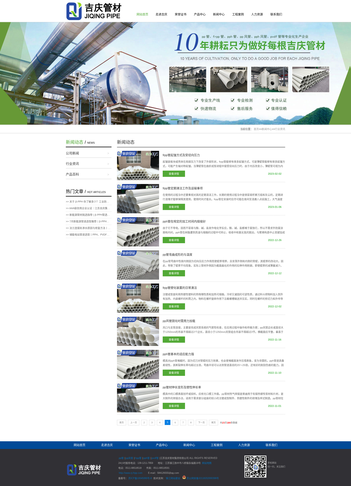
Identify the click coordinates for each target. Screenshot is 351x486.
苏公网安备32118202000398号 (202, 478)
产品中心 (200, 14)
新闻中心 (219, 14)
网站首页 (142, 14)
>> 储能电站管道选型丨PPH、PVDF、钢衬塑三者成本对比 (89, 234)
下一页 (201, 422)
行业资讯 (280, 129)
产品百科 (72, 174)
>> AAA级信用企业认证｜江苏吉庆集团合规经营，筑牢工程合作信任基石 (89, 208)
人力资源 (257, 14)
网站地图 (207, 463)
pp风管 (129, 458)
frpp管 (138, 458)
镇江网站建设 (173, 478)
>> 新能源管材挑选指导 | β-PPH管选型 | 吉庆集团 (89, 214)
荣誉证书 (180, 14)
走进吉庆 (161, 14)
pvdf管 (155, 458)
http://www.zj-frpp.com (130, 473)
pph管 (147, 458)
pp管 (121, 458)
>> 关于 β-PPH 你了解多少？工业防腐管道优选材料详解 (89, 201)
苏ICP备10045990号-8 (140, 478)
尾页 (213, 422)
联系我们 (276, 14)
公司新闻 (72, 153)
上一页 (133, 422)
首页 (256, 129)
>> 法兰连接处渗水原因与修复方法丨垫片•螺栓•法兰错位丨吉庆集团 (89, 228)
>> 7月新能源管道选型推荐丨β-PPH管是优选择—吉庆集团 (89, 221)
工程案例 (238, 14)
